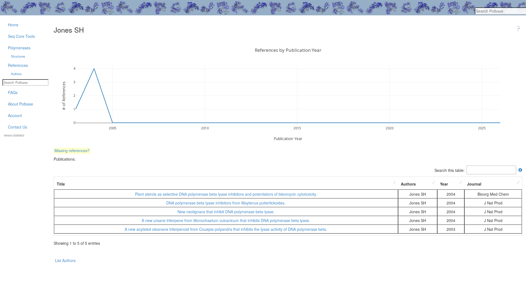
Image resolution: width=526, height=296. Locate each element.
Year (444, 184)
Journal (474, 184)
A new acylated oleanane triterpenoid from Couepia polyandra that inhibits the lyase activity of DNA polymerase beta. (226, 229)
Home (13, 24)
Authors (408, 184)
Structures (18, 56)
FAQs (13, 92)
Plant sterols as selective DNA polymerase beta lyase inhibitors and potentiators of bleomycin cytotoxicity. (226, 194)
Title (61, 184)
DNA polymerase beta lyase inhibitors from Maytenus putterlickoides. (225, 203)
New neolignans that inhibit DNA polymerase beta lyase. (226, 211)
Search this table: (449, 170)
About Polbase (20, 104)
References (18, 65)
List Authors (65, 260)
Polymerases (19, 47)
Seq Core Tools (21, 36)
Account (15, 115)
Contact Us (17, 127)
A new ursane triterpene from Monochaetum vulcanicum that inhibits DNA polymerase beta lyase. (226, 220)
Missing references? (72, 150)
